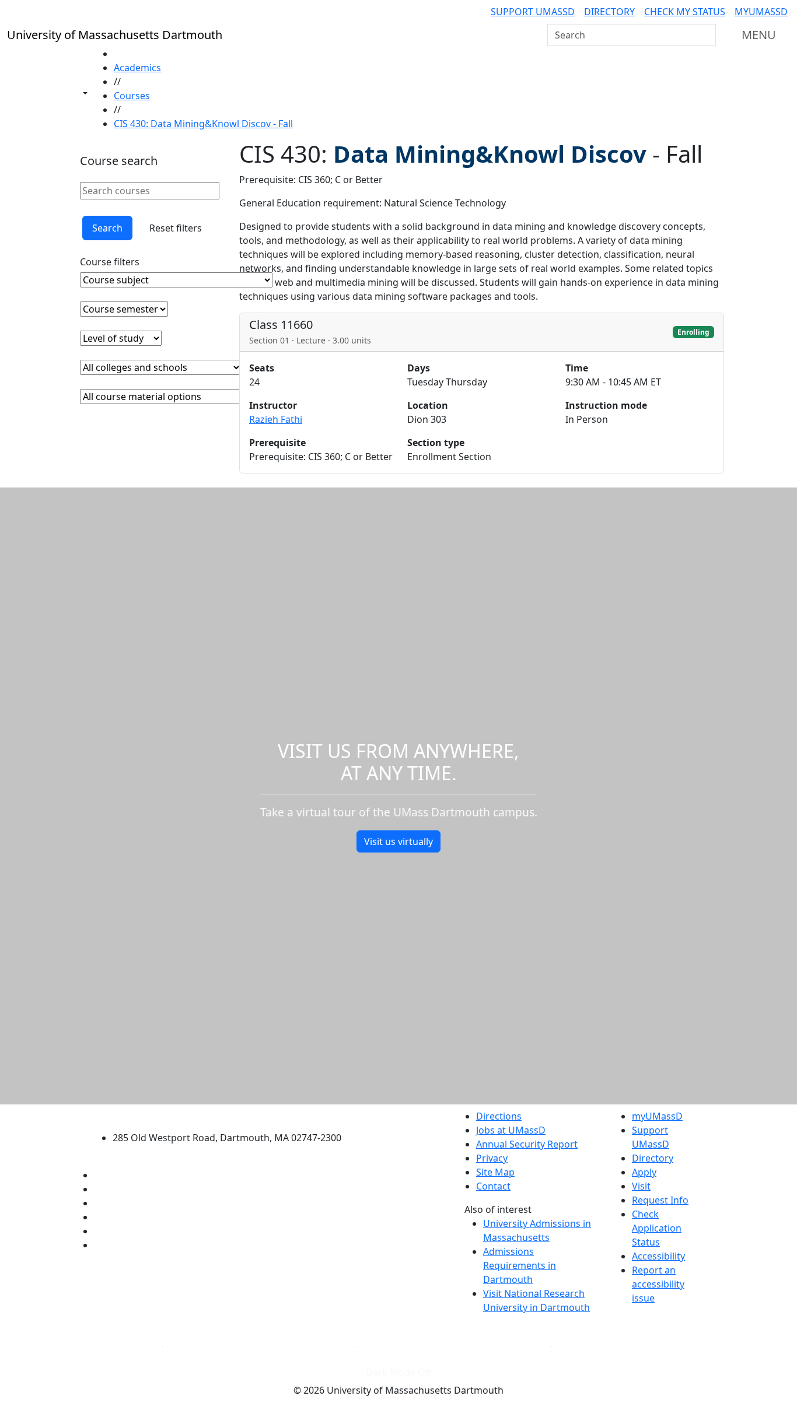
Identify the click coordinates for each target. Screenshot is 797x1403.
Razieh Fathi (275, 419)
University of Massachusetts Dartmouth (233, 1114)
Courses (132, 95)
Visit (641, 1186)
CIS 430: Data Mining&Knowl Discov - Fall (203, 123)
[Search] (706, 34)
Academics (137, 67)
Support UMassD (533, 11)
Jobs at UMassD (511, 1130)
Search (107, 228)
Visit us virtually (398, 841)
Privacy (492, 1158)
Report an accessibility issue (658, 1284)
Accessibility (658, 1256)
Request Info (660, 1200)
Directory (609, 11)
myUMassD (761, 11)
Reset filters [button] (175, 228)
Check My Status (684, 11)
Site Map (495, 1172)
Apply (644, 1172)
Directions (499, 1116)
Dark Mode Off (399, 1372)
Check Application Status (656, 1228)
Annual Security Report (527, 1144)
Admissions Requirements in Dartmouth (519, 1265)
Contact (493, 1186)
